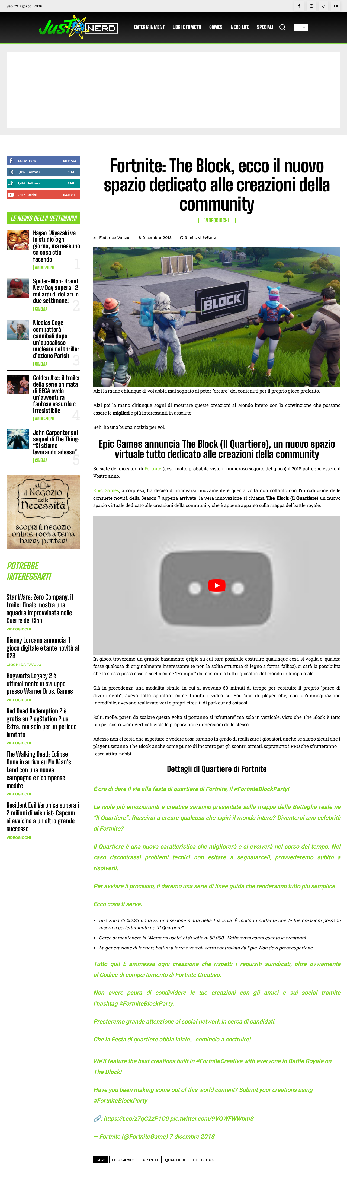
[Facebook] (299, 6)
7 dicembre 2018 (191, 1136)
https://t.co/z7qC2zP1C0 (136, 1118)
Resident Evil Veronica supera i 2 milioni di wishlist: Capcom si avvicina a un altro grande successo (43, 816)
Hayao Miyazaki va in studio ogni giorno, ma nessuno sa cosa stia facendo (56, 246)
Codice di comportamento (133, 974)
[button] (282, 26)
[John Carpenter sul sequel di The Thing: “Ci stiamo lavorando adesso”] (18, 439)
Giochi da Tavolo (24, 665)
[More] (334, 236)
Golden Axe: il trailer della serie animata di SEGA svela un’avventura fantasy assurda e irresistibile (56, 394)
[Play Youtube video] (216, 585)
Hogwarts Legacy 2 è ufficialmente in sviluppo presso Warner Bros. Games (40, 683)
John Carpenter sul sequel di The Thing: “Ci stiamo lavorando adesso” (56, 442)
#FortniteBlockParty (120, 1100)
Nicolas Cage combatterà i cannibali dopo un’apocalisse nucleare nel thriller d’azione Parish (56, 339)
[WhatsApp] (322, 236)
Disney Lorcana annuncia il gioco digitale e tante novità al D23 (43, 648)
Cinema (41, 309)
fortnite (149, 1160)
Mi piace (69, 160)
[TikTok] (323, 6)
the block (203, 1160)
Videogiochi (19, 629)
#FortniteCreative (219, 1061)
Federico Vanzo (114, 237)
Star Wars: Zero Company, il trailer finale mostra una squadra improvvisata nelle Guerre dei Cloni (40, 608)
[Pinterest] (309, 236)
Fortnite (152, 469)
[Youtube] (335, 6)
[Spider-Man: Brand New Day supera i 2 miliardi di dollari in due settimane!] (18, 288)
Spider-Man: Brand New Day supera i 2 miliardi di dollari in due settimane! (56, 291)
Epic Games (106, 490)
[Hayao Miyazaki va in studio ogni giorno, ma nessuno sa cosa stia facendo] (18, 240)
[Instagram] (311, 6)
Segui (72, 172)
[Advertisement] (173, 90)
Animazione (44, 267)
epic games (123, 1160)
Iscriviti (69, 195)
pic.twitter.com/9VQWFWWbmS (211, 1118)
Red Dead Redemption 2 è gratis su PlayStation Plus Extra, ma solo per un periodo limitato (42, 722)
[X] (297, 236)
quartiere (176, 1160)
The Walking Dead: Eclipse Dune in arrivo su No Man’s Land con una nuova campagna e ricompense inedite (39, 769)
